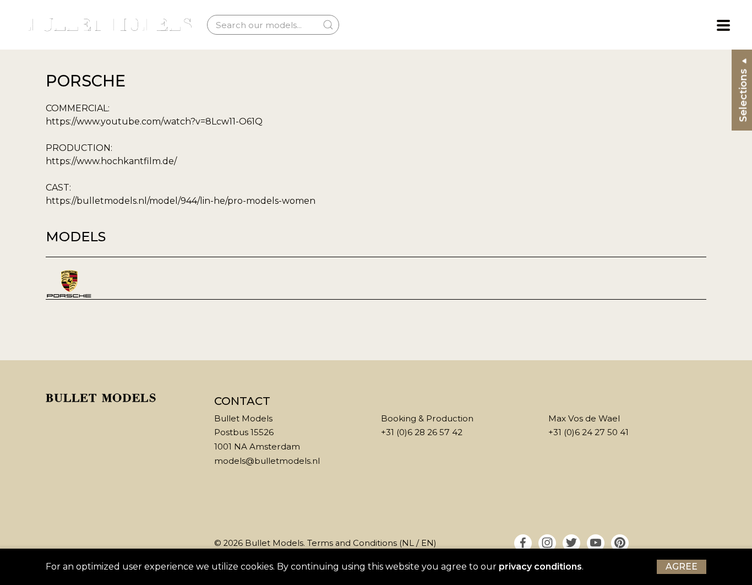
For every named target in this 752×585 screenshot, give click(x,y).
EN (427, 543)
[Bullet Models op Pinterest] (620, 543)
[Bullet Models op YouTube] (595, 543)
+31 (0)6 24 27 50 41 (588, 432)
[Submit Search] (328, 25)
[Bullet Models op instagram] (547, 543)
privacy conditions (540, 566)
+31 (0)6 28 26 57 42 (421, 432)
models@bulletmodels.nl (267, 461)
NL (408, 543)
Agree (681, 566)
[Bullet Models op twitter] (571, 543)
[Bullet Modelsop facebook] (523, 543)
